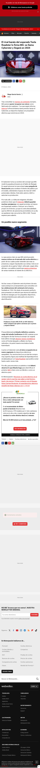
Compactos (24, 649)
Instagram (20, 630)
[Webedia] (7, 687)
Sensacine (23, 708)
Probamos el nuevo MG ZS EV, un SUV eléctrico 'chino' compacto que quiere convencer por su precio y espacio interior (20, 323)
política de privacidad (24, 618)
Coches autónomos (27, 662)
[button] (15, 94)
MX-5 (10, 370)
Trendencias (5, 732)
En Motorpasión (8, 319)
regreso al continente (22, 102)
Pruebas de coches (26, 655)
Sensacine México (25, 750)
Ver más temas (7, 671)
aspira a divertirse (30, 268)
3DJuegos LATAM (25, 747)
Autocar (4, 108)
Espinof (23, 711)
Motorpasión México (26, 755)
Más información (20, 428)
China (12, 33)
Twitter (17, 81)
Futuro (4, 665)
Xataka (4, 696)
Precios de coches (26, 658)
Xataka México (6, 747)
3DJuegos (23, 696)
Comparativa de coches (9, 662)
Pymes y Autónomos (26, 735)
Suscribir (34, 614)
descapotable (34, 439)
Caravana (33, 33)
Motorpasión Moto (25, 723)
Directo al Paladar (6, 720)
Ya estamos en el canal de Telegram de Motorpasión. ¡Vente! (17, 29)
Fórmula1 (5, 646)
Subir (33, 686)
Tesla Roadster (20, 359)
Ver (20, 524)
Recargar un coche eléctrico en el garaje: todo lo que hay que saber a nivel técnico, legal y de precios (19, 379)
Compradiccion (6, 738)
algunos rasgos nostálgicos (25, 339)
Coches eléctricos (20, 439)
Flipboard (20, 81)
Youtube (17, 630)
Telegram (24, 630)
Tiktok (36, 630)
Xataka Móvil (5, 698)
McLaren (19, 33)
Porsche (26, 33)
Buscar (37, 679)
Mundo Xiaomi (6, 706)
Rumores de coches (8, 658)
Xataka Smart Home (7, 704)
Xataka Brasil (5, 750)
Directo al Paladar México (8, 755)
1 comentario (7, 81)
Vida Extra (23, 698)
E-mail (24, 81)
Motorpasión (24, 720)
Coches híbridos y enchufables (7, 650)
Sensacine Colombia (26, 752)
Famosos (6, 33)
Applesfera (5, 701)
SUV (3, 655)
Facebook (13, 81)
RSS (28, 630)
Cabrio (11, 439)
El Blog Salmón (24, 732)
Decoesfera (5, 735)
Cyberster (20, 202)
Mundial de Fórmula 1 (27, 665)
